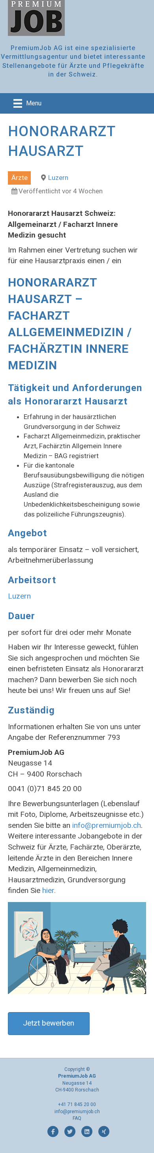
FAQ (77, 1118)
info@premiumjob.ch (106, 825)
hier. (49, 890)
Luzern (58, 178)
